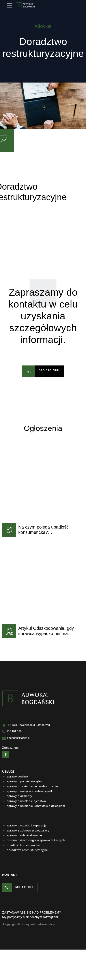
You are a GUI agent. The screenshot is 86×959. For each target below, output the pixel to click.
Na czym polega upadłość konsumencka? (43, 530)
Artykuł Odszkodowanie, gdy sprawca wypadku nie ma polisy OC (46, 633)
